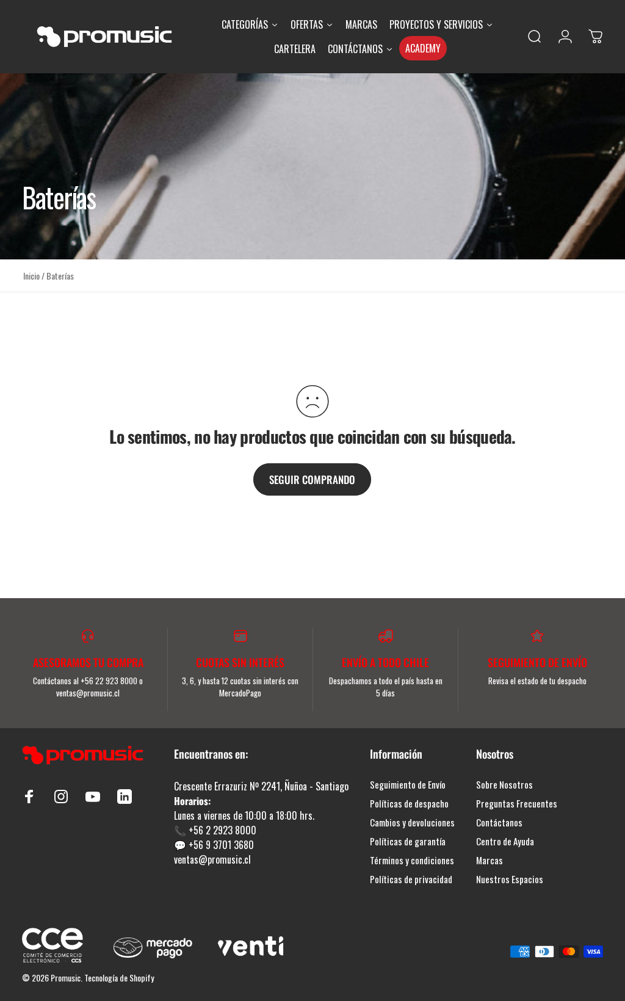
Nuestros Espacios (509, 879)
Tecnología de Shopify (119, 977)
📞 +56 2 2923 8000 (215, 830)
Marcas (489, 860)
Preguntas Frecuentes (516, 803)
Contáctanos (499, 822)
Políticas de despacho (409, 803)
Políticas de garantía (408, 841)
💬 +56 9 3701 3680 (214, 844)
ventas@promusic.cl (212, 859)
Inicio (31, 275)
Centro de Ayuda (505, 841)
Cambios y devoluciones (412, 822)
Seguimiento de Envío (408, 784)
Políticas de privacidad (411, 879)
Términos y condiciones (412, 860)
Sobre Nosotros (504, 784)
